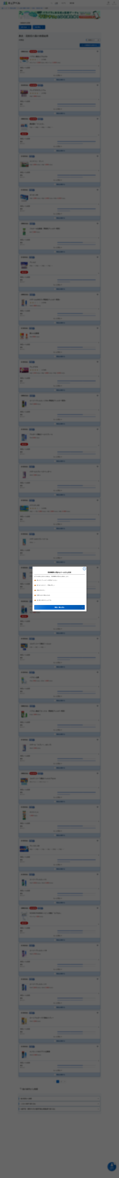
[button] (59, 607)
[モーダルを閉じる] (84, 568)
